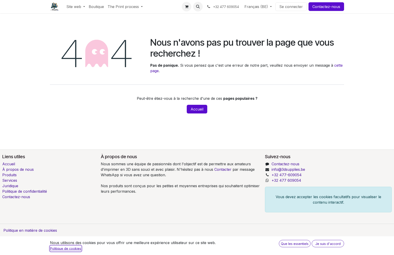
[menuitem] (76, 6)
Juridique (10, 186)
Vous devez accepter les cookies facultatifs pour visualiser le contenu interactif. (328, 200)
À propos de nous (18, 169)
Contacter (223, 169)
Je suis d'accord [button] (328, 244)
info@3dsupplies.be (288, 169)
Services (9, 180)
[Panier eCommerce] (186, 6)
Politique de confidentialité (24, 191)
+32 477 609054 (286, 180)
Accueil (197, 109)
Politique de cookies (65, 248)
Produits (9, 175)
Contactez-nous (326, 6)
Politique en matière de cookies (30, 230)
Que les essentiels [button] (294, 244)
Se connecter (291, 6)
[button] (198, 6)
